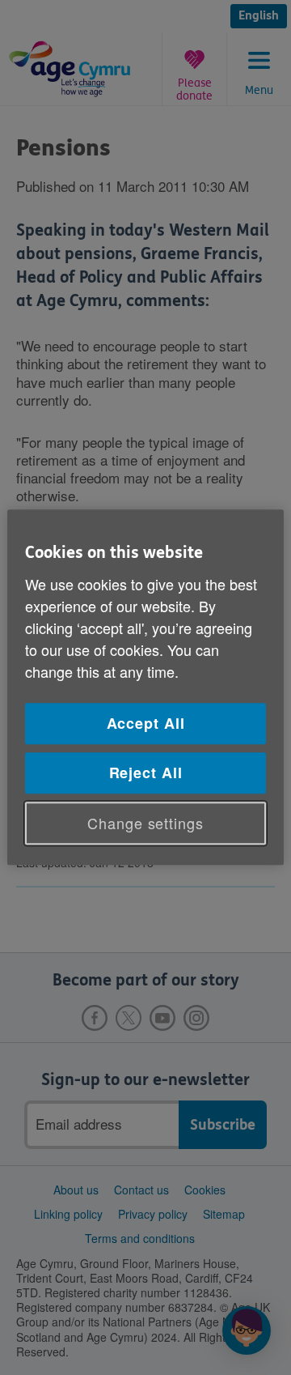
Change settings (145, 822)
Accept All (146, 723)
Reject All (146, 772)
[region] (145, 687)
